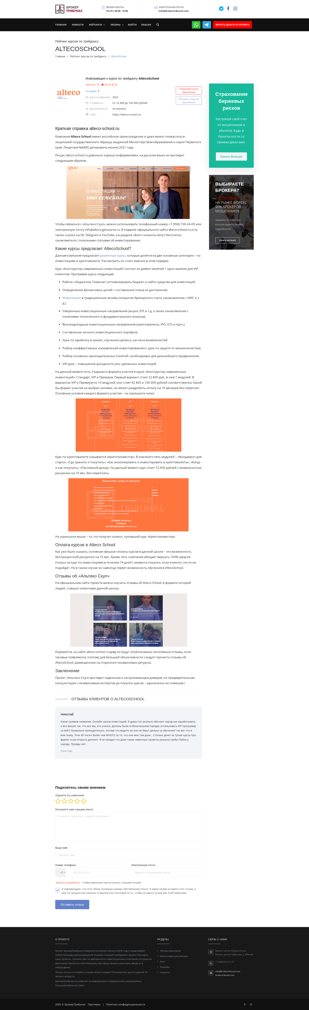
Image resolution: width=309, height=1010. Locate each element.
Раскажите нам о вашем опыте (74, 809)
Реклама (165, 967)
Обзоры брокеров (170, 950)
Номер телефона (65, 865)
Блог (162, 961)
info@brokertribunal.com (227, 971)
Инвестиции (72, 298)
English (146, 24)
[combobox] (60, 872)
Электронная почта (143, 865)
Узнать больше (231, 156)
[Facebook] (245, 1004)
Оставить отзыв (72, 905)
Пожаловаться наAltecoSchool (189, 90)
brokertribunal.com (224, 975)
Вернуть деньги (232, 24)
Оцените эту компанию (69, 795)
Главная (61, 24)
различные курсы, (113, 255)
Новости (78, 24)
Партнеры (94, 1004)
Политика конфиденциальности (125, 1004)
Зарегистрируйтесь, (68, 882)
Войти (132, 24)
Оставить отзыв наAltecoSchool (189, 100)
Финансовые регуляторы (174, 956)
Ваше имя (61, 847)
